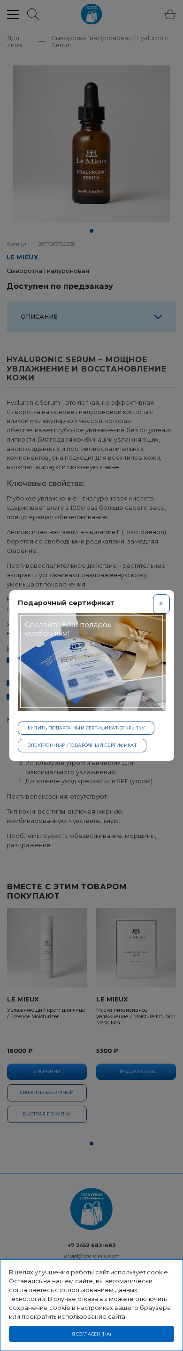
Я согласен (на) (91, 1334)
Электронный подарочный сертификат (82, 745)
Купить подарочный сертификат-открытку (86, 727)
